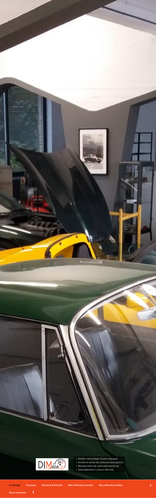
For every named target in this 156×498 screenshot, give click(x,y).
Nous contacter (17, 492)
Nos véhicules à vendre (80, 485)
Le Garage (14, 485)
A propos (31, 485)
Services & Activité (52, 485)
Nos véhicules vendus (110, 485)
